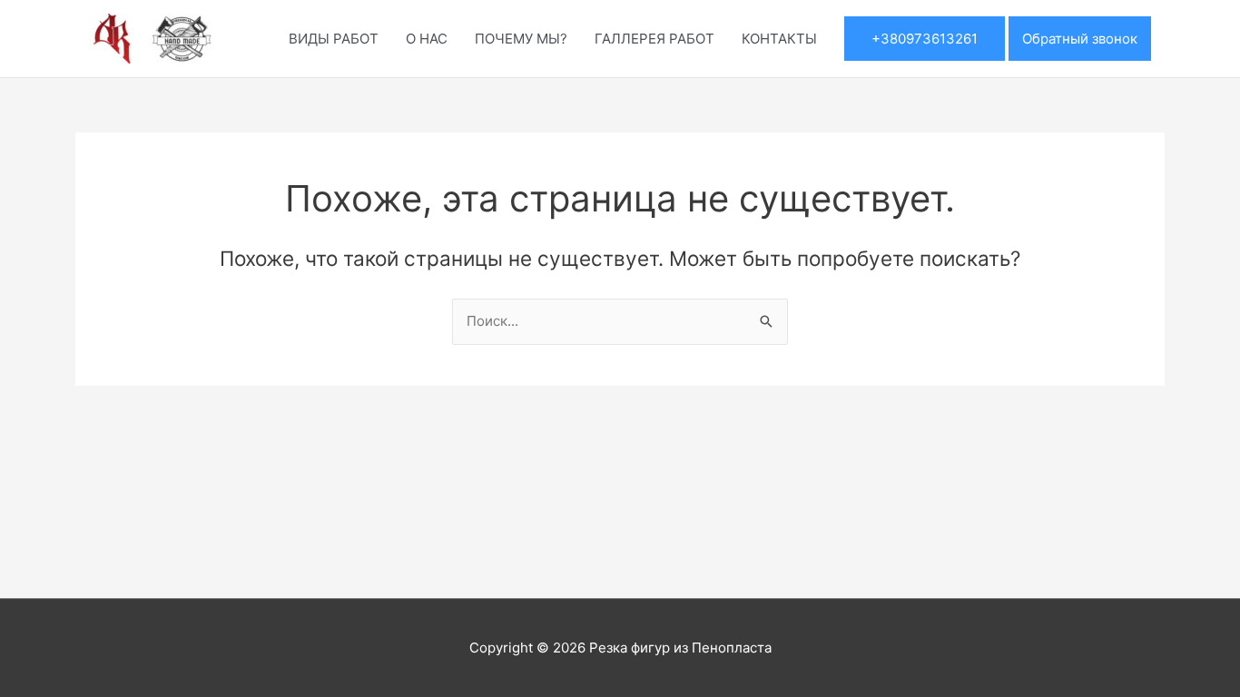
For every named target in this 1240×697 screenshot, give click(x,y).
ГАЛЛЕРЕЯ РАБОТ (654, 38)
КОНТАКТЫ (779, 38)
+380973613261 (924, 38)
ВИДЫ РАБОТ (334, 38)
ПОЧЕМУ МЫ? (521, 38)
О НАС (427, 38)
